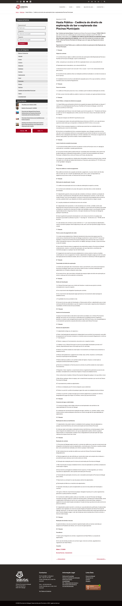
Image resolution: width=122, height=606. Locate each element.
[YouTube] (27, 1)
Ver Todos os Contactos (45, 591)
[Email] (17, 1)
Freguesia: (20, 37)
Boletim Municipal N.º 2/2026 (29, 108)
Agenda (20, 56)
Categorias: (21, 31)
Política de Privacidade (68, 576)
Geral (19, 78)
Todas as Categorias (23, 53)
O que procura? (22, 25)
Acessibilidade (66, 581)
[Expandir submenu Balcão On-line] (94, 7)
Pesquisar (22, 43)
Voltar (39, 130)
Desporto (20, 65)
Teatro (20, 93)
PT (88, 1)
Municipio (20, 81)
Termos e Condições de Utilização (71, 577)
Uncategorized (22, 96)
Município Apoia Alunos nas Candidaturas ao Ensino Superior (33, 118)
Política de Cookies (67, 579)
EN (92, 1)
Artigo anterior (60, 559)
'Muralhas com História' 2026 (29, 104)
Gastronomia (21, 75)
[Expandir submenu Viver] (73, 7)
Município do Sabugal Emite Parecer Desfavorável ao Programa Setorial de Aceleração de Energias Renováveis (31, 113)
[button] (104, 1)
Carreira (88, 579)
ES (98, 1)
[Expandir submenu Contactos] (104, 7)
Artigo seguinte (101, 559)
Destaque (20, 68)
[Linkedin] (30, 1)
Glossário (88, 581)
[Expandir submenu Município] (66, 7)
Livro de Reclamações (67, 586)
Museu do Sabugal (90, 576)
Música (20, 84)
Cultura (20, 62)
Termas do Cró (89, 577)
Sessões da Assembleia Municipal (26, 90)
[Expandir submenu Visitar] (81, 7)
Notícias (20, 87)
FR (95, 1)
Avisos (20, 59)
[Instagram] (20, 1)
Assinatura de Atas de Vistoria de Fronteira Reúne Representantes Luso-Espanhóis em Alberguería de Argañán (32, 124)
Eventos (20, 72)
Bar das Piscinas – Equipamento (64, 552)
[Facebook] (24, 1)
